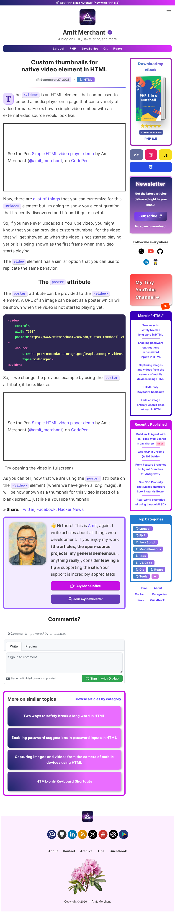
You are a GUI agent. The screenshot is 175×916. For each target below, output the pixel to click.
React (117, 48)
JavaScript (90, 48)
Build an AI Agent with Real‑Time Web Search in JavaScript (151, 438)
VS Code (145, 563)
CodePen (80, 160)
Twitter (27, 509)
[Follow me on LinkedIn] (146, 264)
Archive (86, 851)
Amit (92, 525)
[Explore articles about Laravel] (151, 154)
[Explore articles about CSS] (151, 167)
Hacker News (71, 509)
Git (105, 48)
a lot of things (46, 198)
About (158, 588)
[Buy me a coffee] (155, 264)
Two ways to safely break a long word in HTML (150, 330)
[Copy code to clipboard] (121, 319)
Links (140, 600)
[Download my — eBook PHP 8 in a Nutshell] (150, 98)
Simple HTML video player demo (63, 153)
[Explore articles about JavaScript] (165, 154)
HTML (88, 79)
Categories (159, 594)
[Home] (87, 17)
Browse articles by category (98, 699)
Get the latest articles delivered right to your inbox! (151, 199)
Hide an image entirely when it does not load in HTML (151, 404)
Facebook (46, 509)
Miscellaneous (150, 549)
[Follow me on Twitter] (27, 543)
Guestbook (157, 600)
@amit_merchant (45, 160)
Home (143, 588)
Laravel (58, 48)
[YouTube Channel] (151, 253)
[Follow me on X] (141, 253)
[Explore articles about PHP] (136, 154)
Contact (140, 594)
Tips (101, 851)
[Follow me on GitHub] (160, 253)
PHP (73, 48)
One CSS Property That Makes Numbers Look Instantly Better (150, 486)
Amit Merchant (84, 32)
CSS (142, 556)
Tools (143, 576)
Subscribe (148, 216)
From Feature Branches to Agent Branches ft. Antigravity (150, 469)
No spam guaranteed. (150, 226)
